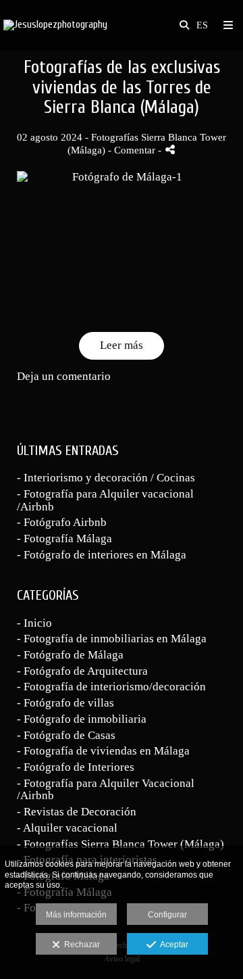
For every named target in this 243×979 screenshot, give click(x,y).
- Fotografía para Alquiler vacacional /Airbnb (105, 500)
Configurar (167, 915)
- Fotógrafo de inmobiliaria (81, 719)
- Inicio (34, 623)
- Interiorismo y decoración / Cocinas (106, 477)
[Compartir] (170, 150)
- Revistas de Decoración (76, 811)
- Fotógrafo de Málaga (70, 654)
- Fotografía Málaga (64, 538)
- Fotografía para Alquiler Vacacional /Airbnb (105, 790)
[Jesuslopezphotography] (55, 25)
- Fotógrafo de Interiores (75, 767)
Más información (76, 915)
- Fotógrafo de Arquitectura (82, 671)
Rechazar (80, 944)
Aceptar (172, 944)
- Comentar (133, 150)
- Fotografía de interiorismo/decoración (111, 686)
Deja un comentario (64, 376)
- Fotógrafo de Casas (66, 735)
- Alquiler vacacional (67, 827)
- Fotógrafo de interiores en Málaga (101, 554)
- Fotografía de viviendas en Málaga (103, 750)
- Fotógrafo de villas (65, 702)
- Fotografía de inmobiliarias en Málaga (112, 638)
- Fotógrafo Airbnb (62, 522)
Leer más (121, 345)
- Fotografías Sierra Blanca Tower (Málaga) (120, 844)
